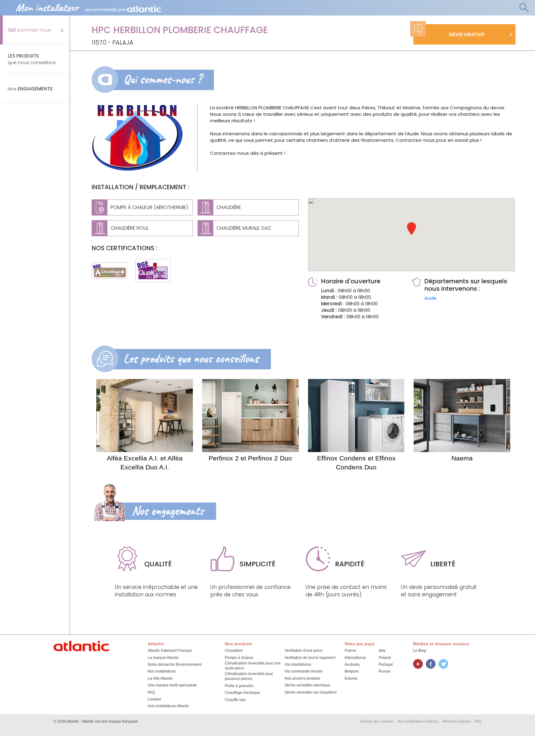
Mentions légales (456, 721)
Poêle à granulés (239, 686)
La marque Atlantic (163, 657)
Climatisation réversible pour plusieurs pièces (249, 676)
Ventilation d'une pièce (304, 650)
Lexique (154, 699)
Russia (384, 671)
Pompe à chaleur (239, 657)
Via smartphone (298, 664)
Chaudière (234, 650)
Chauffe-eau (235, 700)
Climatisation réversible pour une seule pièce (253, 665)
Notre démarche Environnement (175, 664)
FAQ (151, 692)
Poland (385, 657)
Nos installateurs (162, 671)
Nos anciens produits (302, 678)
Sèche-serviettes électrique (307, 685)
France (350, 650)
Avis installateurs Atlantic (168, 706)
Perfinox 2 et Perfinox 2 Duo (250, 458)
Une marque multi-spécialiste (172, 685)
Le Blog (419, 650)
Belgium (352, 671)
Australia (352, 664)
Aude (430, 298)
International (355, 657)
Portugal (386, 664)
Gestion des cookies (377, 721)
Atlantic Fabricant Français (170, 650)
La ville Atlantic (160, 678)
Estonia (351, 678)
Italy (382, 650)
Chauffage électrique (242, 692)
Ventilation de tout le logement (310, 657)
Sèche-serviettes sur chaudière (311, 692)
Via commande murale (304, 671)
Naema (462, 458)
